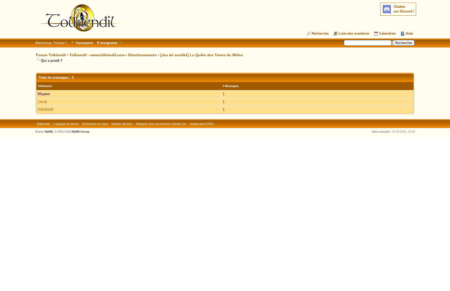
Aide (409, 33)
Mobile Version (122, 124)
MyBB (49, 131)
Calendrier (387, 33)
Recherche (320, 33)
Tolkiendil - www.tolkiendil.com (97, 55)
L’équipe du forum (66, 124)
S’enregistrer (107, 43)
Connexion (84, 43)
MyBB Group (80, 131)
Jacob (42, 102)
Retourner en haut (95, 124)
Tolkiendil (43, 124)
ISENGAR (45, 110)
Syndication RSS (202, 124)
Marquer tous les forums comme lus (161, 124)
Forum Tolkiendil (51, 55)
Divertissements (142, 55)
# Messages (231, 86)
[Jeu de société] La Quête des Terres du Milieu (201, 55)
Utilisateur (45, 86)
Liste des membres (354, 33)
